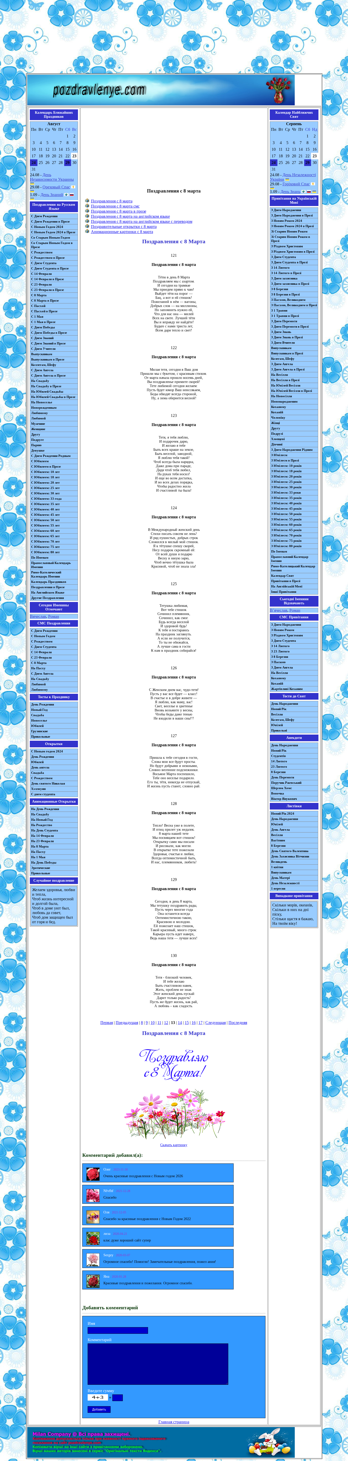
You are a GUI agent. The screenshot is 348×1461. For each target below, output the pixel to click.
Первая (106, 1022)
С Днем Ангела (42, 370)
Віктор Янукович (284, 799)
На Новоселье (41, 402)
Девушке (38, 450)
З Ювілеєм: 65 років (286, 530)
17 (200, 1022)
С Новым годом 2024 (47, 751)
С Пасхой (38, 306)
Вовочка (277, 793)
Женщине (38, 429)
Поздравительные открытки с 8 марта (124, 226)
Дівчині (277, 444)
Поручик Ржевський (286, 783)
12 (166, 1022)
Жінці (275, 423)
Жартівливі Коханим (287, 689)
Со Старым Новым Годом (50, 237)
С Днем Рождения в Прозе (50, 221)
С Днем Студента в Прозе (50, 268)
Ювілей (277, 725)
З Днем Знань (281, 332)
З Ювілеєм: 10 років (286, 466)
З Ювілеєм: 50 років (286, 514)
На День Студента (44, 830)
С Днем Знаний (42, 338)
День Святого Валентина (290, 851)
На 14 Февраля (42, 836)
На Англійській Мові (286, 586)
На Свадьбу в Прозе (46, 386)
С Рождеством (41, 252)
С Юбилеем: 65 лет (45, 536)
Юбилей (37, 726)
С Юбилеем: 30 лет (45, 493)
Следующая (215, 1022)
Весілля (277, 714)
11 (159, 1022)
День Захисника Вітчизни (290, 856)
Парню (36, 445)
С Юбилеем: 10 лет (45, 472)
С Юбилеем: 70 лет (45, 541)
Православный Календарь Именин (51, 565)
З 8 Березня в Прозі (285, 294)
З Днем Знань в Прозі (287, 337)
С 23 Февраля (41, 284)
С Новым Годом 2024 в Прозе (53, 232)
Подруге (37, 440)
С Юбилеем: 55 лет (45, 525)
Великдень (279, 862)
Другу (35, 434)
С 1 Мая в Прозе (43, 322)
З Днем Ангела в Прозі (288, 369)
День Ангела (280, 829)
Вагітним (278, 840)
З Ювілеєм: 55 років (286, 519)
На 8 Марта (40, 846)
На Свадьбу (40, 381)
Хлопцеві (278, 439)
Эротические (40, 868)
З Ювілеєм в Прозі (285, 460)
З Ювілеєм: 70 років (286, 535)
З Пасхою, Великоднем (288, 300)
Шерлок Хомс (281, 788)
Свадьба (37, 715)
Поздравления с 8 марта (111, 201)
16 (194, 1022)
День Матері (280, 878)
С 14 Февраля (41, 274)
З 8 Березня (279, 289)
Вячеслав (38, 616)
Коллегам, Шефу (43, 365)
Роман (53, 616)
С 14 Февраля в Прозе (47, 279)
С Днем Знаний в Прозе (48, 343)
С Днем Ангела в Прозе (48, 375)
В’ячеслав (278, 610)
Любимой (38, 418)
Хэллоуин (38, 789)
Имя (91, 1323)
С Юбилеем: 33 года (46, 499)
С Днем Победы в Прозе (49, 333)
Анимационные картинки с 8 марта (122, 231)
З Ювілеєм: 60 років (286, 525)
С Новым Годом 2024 (47, 227)
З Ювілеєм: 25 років (286, 482)
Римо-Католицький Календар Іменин (293, 568)
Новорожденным (44, 407)
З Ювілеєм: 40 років (286, 503)
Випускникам (281, 348)
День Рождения (42, 704)
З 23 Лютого (280, 651)
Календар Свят (282, 576)
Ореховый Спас (56, 187)
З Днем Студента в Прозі (289, 262)
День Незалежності (285, 883)
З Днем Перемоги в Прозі (290, 326)
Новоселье (39, 720)
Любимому (39, 413)
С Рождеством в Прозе (48, 258)
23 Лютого (279, 766)
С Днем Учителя (43, 349)
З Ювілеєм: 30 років (286, 487)
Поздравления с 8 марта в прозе (118, 211)
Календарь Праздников (48, 582)
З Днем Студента (283, 257)
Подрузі (277, 433)
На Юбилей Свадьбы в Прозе (53, 397)
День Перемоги (282, 777)
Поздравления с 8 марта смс (115, 206)
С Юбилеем (40, 461)
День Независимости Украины (52, 177)
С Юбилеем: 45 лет (45, 515)
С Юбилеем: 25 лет (45, 488)
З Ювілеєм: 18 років (286, 471)
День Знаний (52, 195)
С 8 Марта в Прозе (45, 300)
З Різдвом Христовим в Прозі (293, 251)
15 (187, 1022)
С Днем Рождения (44, 216)
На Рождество (41, 825)
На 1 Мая (38, 857)
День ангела (40, 767)
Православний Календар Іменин (289, 559)
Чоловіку (278, 417)
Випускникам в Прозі (287, 353)
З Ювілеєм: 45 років (286, 508)
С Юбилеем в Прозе (46, 466)
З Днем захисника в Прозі (290, 284)
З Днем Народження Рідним (292, 450)
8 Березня (278, 772)
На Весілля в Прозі (285, 380)
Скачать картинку (173, 1145)
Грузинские (39, 731)
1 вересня (278, 888)
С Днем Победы (43, 327)
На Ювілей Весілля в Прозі (291, 391)
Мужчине (38, 424)
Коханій (277, 412)
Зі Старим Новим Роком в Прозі (290, 239)
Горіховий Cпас (296, 184)
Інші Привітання (283, 592)
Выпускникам (41, 354)
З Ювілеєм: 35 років (286, 498)
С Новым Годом (43, 636)
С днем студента (43, 794)
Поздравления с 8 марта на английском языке (130, 216)
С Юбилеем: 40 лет (45, 509)
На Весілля (279, 375)
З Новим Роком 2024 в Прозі (292, 226)
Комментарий (100, 1340)
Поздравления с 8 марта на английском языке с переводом (141, 221)
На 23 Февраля (42, 841)
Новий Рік (278, 709)
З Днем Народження (286, 210)
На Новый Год (42, 820)
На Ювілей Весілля (285, 385)
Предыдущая (127, 1022)
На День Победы (43, 862)
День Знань (290, 191)
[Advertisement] (174, 37)
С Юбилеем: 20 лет (45, 482)
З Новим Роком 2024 (286, 221)
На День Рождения (45, 809)
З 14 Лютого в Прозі (286, 273)
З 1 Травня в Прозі (285, 316)
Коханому (278, 407)
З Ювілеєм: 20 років (286, 476)
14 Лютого (279, 761)
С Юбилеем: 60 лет (45, 531)
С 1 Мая (37, 316)
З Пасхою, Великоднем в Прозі (294, 305)
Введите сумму (101, 1391)
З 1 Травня (279, 310)
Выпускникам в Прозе (47, 359)
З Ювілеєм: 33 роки (286, 492)
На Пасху (38, 668)
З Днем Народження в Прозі (292, 215)
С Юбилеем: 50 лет (45, 520)
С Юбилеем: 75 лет (45, 547)
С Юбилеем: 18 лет (45, 477)
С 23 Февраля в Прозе (47, 290)
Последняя (238, 1022)
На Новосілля (281, 396)
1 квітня (277, 867)
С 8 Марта (39, 295)
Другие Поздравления (47, 598)
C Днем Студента (44, 647)
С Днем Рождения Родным (51, 456)
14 (180, 1022)
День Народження (284, 704)
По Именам (39, 557)
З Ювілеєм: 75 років (286, 541)
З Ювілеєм (279, 455)
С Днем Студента (44, 263)
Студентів (278, 756)
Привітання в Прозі (285, 581)
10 (153, 1022)
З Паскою (278, 662)
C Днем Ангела (42, 673)
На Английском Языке (47, 592)
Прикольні (279, 730)
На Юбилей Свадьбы (47, 391)
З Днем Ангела (282, 364)
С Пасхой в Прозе (44, 311)
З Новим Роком (282, 630)
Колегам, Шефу (283, 359)
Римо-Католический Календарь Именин (46, 574)
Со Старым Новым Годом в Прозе (52, 245)
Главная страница (173, 1422)
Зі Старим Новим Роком (289, 231)
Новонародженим (284, 401)
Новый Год (39, 710)
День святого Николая (48, 783)
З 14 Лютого (280, 268)
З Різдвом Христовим (287, 246)
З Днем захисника (284, 278)
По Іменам (279, 551)
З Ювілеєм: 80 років (286, 546)
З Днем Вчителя (283, 342)
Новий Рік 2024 (282, 813)
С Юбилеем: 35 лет (45, 504)
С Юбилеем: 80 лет (45, 552)
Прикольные (40, 736)
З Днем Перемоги (284, 321)
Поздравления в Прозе (48, 587)
